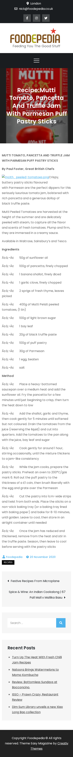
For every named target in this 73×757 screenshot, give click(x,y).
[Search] (61, 623)
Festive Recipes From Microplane (35, 581)
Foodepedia (14, 557)
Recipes (8, 562)
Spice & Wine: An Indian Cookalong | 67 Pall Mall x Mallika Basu (37, 595)
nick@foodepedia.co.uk (36, 9)
